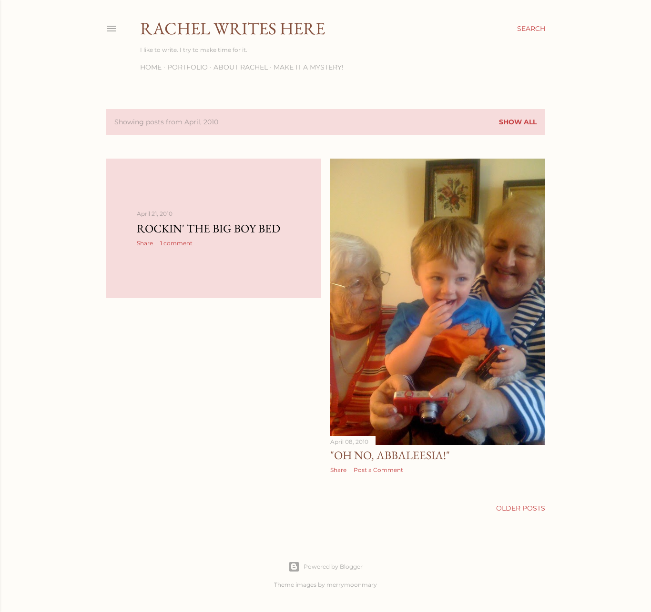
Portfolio (187, 67)
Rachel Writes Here (232, 28)
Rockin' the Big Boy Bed (208, 228)
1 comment (176, 243)
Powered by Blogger (333, 566)
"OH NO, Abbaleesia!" (390, 455)
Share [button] (145, 243)
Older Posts (520, 508)
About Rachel (241, 67)
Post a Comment (378, 469)
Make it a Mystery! (309, 67)
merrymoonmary (351, 584)
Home (151, 67)
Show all (518, 122)
